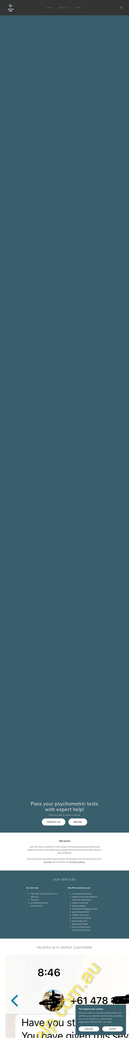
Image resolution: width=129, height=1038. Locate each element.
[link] (10, 7)
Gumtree (48, 862)
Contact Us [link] (64, 8)
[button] (79, 7)
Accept (112, 1029)
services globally (77, 862)
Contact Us (53, 822)
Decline (89, 1029)
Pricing (77, 822)
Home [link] (49, 8)
